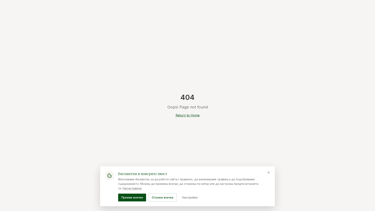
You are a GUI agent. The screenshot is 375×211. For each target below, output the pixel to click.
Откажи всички (162, 197)
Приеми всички (132, 197)
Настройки (190, 197)
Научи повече (132, 188)
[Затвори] (268, 172)
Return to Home (188, 115)
